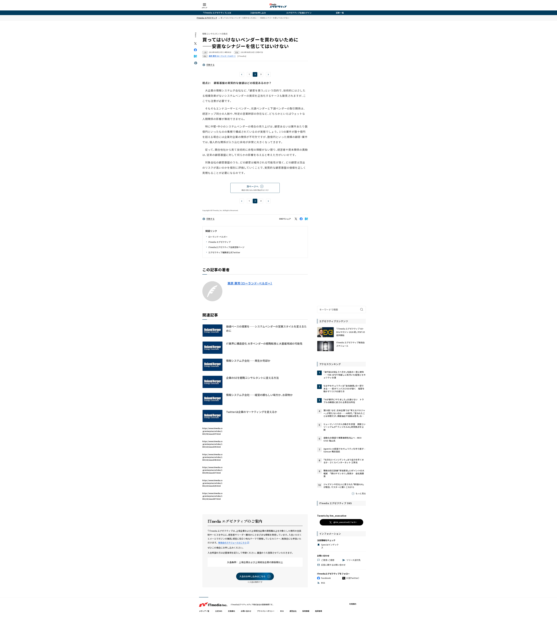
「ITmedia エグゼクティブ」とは (217, 12)
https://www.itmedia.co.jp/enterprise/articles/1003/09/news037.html (212, 470)
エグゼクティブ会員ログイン (299, 12)
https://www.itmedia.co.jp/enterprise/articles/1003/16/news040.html (212, 457)
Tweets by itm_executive (331, 515)
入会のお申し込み (258, 12)
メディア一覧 (204, 611)
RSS (282, 611)
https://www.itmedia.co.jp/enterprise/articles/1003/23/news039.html (212, 444)
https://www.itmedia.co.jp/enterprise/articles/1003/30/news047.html (212, 431)
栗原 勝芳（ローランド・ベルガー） (250, 283)
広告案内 (231, 611)
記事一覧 (340, 12)
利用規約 (352, 604)
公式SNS (218, 611)
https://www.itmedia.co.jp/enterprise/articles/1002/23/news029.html (212, 483)
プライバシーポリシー (265, 611)
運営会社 (293, 611)
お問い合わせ (246, 611)
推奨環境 (318, 611)
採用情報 (305, 611)
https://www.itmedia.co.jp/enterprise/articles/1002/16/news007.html (212, 496)
